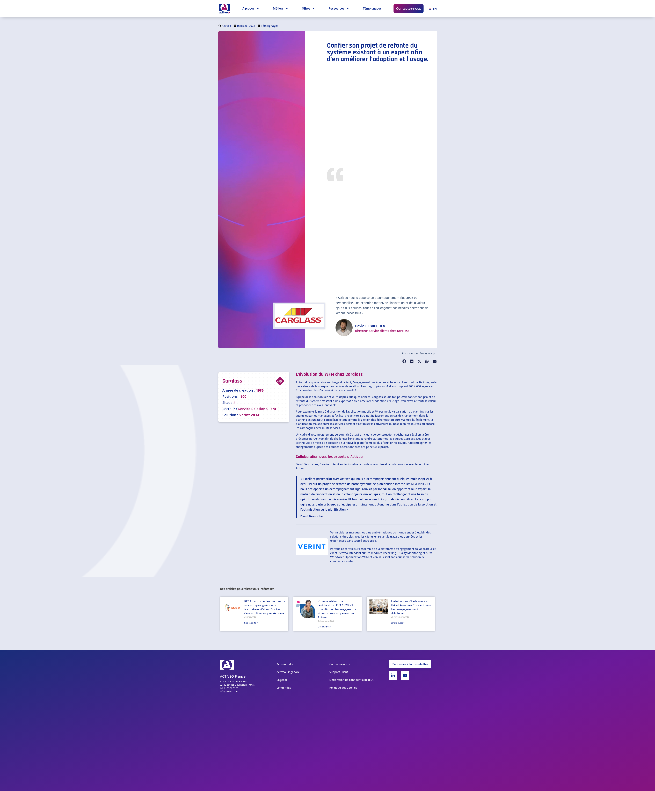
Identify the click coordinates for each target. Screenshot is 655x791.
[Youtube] (405, 675)
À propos (248, 8)
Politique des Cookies (343, 688)
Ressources (336, 8)
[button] (404, 361)
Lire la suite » (251, 622)
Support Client (338, 672)
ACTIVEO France (232, 676)
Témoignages (372, 8)
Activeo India (284, 664)
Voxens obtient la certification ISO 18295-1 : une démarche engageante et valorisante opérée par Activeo (337, 609)
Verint (327, 397)
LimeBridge (283, 688)
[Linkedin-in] (393, 675)
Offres (306, 8)
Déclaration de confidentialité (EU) (351, 680)
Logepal (281, 680)
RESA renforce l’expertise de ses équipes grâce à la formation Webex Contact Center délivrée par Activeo (264, 607)
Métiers (278, 8)
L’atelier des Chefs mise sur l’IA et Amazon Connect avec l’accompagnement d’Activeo (411, 607)
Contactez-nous (408, 8)
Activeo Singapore (288, 672)
